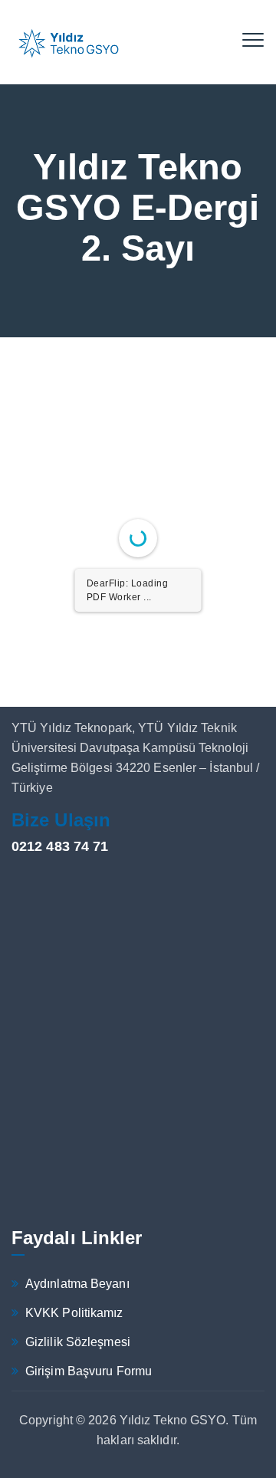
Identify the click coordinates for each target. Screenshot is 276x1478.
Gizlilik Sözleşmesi (77, 1341)
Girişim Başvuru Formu (88, 1371)
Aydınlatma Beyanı (77, 1283)
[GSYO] (68, 42)
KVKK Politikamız (74, 1312)
